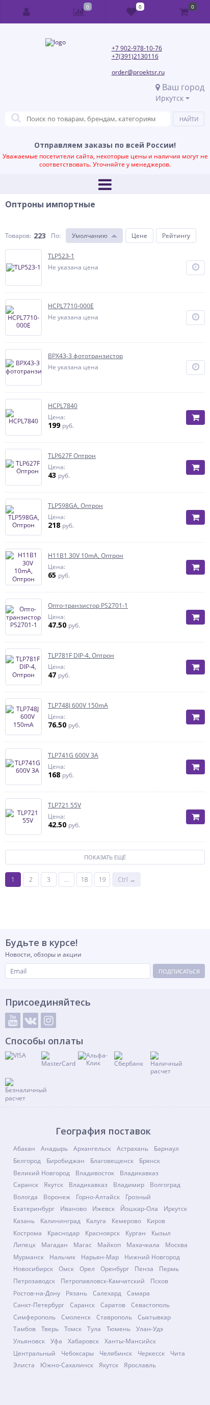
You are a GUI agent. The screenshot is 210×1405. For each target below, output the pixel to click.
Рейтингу (176, 235)
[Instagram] (48, 1020)
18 (84, 879)
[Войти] (27, 11)
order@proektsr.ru (138, 72)
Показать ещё (105, 857)
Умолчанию (90, 235)
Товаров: (18, 235)
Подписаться (179, 971)
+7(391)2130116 (135, 56)
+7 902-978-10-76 (137, 48)
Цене (139, 235)
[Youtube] (12, 1020)
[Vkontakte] (30, 1020)
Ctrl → (127, 879)
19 (102, 879)
